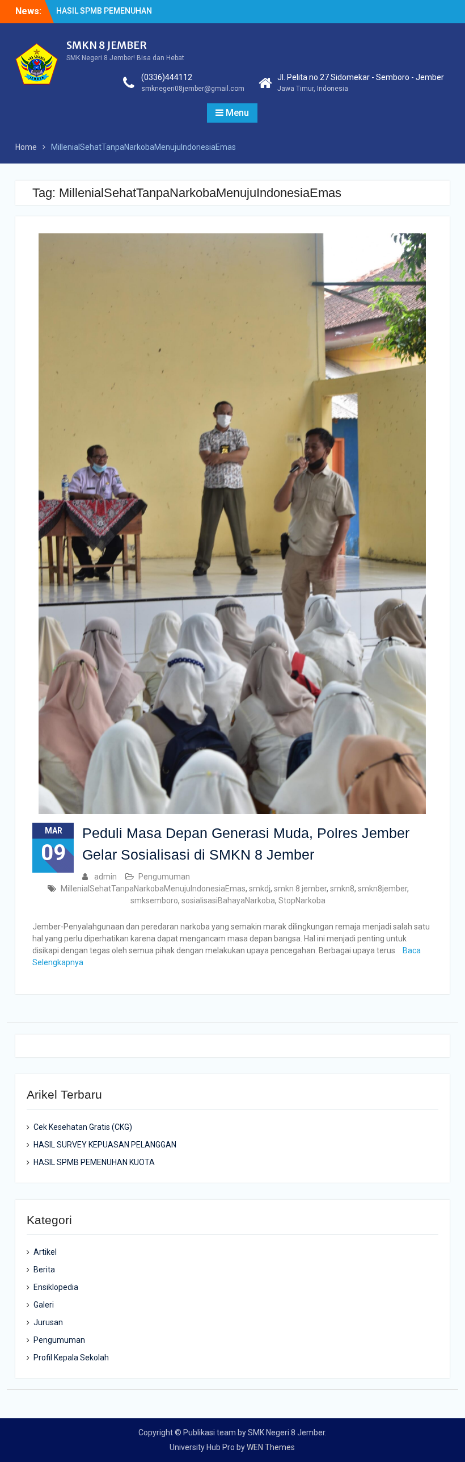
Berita (44, 1269)
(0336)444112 (166, 77)
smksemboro (154, 900)
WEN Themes (271, 1447)
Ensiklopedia (55, 1287)
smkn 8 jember (300, 888)
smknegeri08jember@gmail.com (192, 89)
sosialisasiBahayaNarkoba (228, 900)
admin (105, 876)
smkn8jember (382, 888)
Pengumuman (164, 876)
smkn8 (342, 888)
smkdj (259, 888)
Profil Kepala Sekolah (71, 1357)
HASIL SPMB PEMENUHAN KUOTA (94, 1162)
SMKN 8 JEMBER (106, 45)
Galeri (43, 1304)
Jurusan (48, 1322)
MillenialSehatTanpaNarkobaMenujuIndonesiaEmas (153, 888)
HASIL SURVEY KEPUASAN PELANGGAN (104, 1144)
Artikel (45, 1251)
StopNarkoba (301, 900)
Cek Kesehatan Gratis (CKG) (82, 1127)
